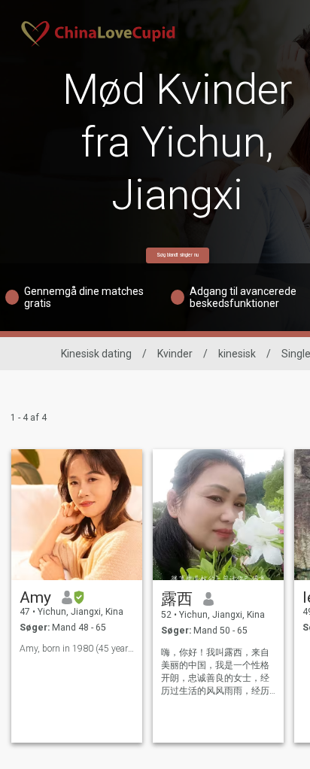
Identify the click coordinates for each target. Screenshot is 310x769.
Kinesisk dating (96, 354)
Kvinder (175, 354)
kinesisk (237, 354)
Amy (35, 597)
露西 (177, 599)
